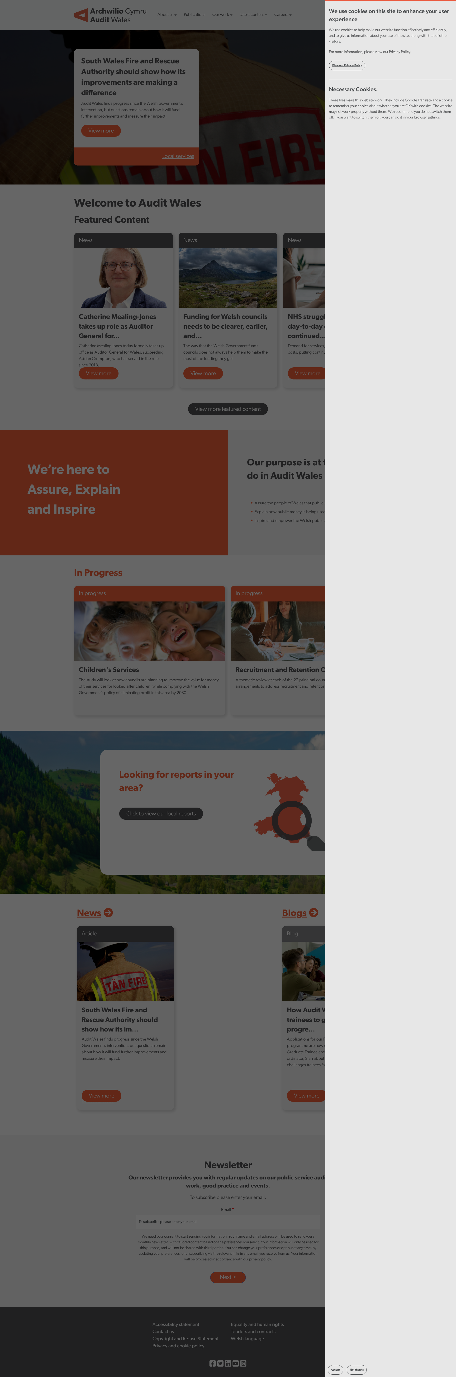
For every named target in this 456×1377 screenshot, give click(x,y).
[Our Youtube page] (236, 1364)
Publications (194, 15)
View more (101, 131)
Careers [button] (281, 15)
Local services (178, 156)
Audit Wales (93, 379)
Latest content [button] (252, 15)
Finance (297, 379)
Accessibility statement (175, 1324)
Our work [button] (220, 15)
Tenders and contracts (253, 1332)
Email (226, 1210)
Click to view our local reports (161, 814)
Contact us (163, 1332)
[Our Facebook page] (212, 1364)
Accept (335, 1369)
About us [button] (165, 15)
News (89, 913)
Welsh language (247, 1339)
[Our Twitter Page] (220, 1364)
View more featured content (228, 409)
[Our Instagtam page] (243, 1364)
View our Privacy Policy (347, 65)
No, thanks (357, 1369)
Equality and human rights (257, 1324)
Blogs (294, 913)
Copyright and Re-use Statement (185, 1339)
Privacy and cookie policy (178, 1346)
